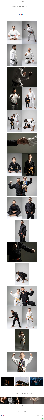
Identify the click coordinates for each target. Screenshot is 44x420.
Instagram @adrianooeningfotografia (22, 393)
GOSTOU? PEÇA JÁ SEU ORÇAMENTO (22, 411)
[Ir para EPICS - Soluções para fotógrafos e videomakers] (40, 415)
